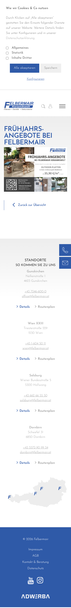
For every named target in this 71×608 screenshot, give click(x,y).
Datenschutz (35, 568)
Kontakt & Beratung (35, 562)
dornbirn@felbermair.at (35, 452)
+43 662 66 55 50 (35, 395)
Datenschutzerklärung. (20, 38)
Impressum (35, 549)
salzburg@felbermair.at (35, 400)
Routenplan (46, 307)
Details (24, 307)
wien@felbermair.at (35, 348)
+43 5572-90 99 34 (35, 447)
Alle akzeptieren (24, 68)
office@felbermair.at (35, 296)
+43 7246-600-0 (35, 291)
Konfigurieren (35, 79)
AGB (35, 555)
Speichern (50, 68)
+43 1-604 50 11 (35, 343)
